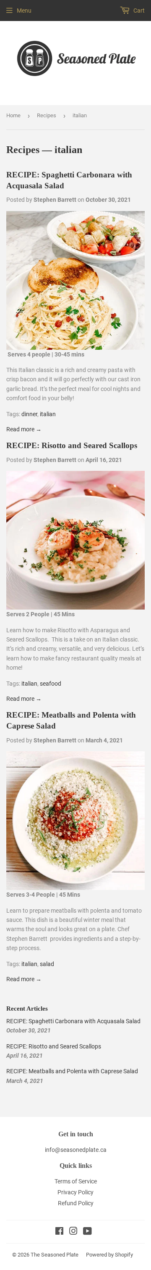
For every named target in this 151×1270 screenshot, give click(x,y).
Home (13, 115)
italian (48, 414)
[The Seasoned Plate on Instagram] (73, 1232)
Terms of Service (76, 1181)
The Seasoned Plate (54, 1255)
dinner (29, 414)
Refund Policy (76, 1203)
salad (47, 964)
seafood (50, 683)
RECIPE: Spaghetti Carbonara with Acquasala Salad (73, 1021)
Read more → (24, 429)
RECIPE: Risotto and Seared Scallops (71, 445)
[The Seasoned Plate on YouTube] (87, 1232)
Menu (24, 10)
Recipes (46, 115)
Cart (138, 10)
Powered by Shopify (109, 1255)
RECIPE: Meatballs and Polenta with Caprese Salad (72, 1071)
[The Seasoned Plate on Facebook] (59, 1232)
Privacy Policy (75, 1192)
